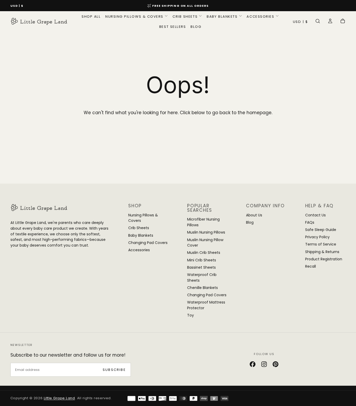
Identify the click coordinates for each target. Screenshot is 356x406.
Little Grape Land (59, 398)
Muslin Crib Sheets (203, 252)
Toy (190, 315)
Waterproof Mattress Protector (206, 305)
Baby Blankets (222, 16)
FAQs (309, 222)
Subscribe (114, 369)
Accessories (260, 16)
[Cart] (343, 21)
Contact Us (315, 215)
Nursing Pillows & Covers (134, 16)
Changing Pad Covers (148, 242)
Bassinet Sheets (201, 267)
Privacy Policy (317, 237)
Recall (310, 266)
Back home (178, 131)
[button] (16, 6)
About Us (254, 215)
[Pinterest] (275, 364)
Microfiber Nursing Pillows (203, 222)
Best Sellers (172, 26)
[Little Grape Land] (39, 207)
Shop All (91, 16)
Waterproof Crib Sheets (202, 277)
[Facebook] (252, 364)
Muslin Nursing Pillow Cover (205, 242)
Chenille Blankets (202, 287)
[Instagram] (264, 364)
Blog (196, 26)
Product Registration (323, 259)
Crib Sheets (185, 16)
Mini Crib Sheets (201, 260)
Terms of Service (320, 244)
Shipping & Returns (322, 251)
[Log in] (330, 21)
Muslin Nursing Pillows (206, 232)
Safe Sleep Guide (320, 229)
